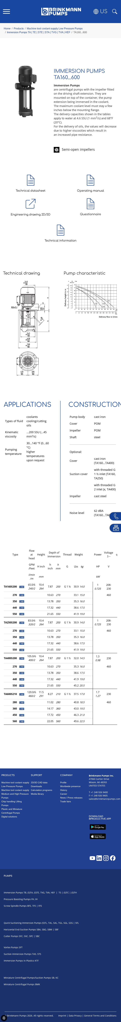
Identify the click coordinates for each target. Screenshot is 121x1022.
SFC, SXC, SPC (26, 936)
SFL (77, 922)
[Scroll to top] (114, 1009)
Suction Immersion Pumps (18, 953)
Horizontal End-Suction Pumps (20, 929)
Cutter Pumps (11, 936)
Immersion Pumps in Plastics (19, 960)
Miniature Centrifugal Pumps (19, 984)
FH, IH (34, 899)
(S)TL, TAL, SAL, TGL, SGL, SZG (57, 922)
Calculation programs (41, 790)
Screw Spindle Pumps (15, 905)
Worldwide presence (70, 786)
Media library (37, 794)
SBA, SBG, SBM (44, 929)
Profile (63, 782)
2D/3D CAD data (39, 782)
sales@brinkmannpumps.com (104, 798)
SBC (38, 936)
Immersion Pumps (13, 892)
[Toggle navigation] (6, 11)
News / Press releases (71, 797)
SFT (21, 947)
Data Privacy (75, 1015)
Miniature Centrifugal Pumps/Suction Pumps (27, 977)
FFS (40, 905)
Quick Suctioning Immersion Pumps (22, 922)
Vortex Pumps (11, 947)
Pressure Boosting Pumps (17, 899)
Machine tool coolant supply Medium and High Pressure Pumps (15, 794)
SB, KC (55, 977)
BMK (37, 984)
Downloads (36, 786)
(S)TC (66, 892)
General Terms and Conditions (100, 1015)
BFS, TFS (31, 905)
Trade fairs (65, 801)
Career (63, 794)
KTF (37, 960)
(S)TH (74, 892)
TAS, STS (36, 953)
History (63, 790)
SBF (56, 929)
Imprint (62, 1015)
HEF (53, 892)
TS (60, 892)
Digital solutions (9, 816)
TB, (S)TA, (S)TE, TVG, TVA (37, 892)
